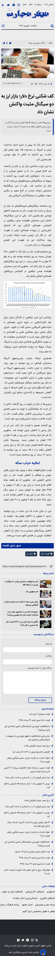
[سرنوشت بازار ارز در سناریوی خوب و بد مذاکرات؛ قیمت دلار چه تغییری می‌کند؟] (45, 614)
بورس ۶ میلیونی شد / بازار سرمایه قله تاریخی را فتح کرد (27, 785)
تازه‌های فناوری (47, 898)
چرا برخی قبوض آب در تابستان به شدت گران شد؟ (27, 778)
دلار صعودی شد (32, 591)
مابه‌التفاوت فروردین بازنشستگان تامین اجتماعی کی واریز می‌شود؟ (27, 728)
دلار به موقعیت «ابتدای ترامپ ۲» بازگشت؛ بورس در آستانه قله (21, 583)
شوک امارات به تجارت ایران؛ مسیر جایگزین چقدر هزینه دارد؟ (28, 760)
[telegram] (4, 43)
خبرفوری (51, 892)
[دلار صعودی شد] (45, 594)
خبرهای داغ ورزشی (34, 892)
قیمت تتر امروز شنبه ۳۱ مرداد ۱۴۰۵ (35, 864)
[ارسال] (35, 84)
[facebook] (7, 43)
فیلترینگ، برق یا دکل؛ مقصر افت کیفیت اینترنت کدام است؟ (27, 872)
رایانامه (49, 656)
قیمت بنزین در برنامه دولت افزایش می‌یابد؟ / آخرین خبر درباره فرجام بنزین (27, 769)
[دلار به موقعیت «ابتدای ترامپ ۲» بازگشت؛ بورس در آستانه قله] (45, 584)
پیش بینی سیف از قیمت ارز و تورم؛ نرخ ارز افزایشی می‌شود (21, 603)
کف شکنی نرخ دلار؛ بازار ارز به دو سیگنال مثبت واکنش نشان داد (27, 104)
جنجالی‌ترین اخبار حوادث (25, 898)
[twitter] (10, 43)
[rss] (2, 5)
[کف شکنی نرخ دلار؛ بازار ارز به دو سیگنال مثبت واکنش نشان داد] (27, 63)
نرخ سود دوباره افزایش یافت (37, 746)
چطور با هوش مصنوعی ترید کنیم (39, 911)
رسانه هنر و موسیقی (45, 905)
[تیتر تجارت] (27, 15)
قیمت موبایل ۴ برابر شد (39, 714)
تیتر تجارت (15, 945)
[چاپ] (31, 84)
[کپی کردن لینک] (51, 566)
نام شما (49, 644)
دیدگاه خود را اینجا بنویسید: (39, 668)
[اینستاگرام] (18, 5)
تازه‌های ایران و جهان (12, 892)
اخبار (24, 4)
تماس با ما (49, 4)
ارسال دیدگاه (40, 700)
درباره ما (38, 4)
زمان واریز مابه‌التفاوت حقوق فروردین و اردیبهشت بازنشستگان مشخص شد (28, 738)
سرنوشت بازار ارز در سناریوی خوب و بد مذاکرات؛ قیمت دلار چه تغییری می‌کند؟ (22, 613)
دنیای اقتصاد (8, 546)
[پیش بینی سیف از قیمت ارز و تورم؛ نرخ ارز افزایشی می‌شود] (45, 604)
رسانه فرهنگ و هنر (9, 905)
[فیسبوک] (18, 940)
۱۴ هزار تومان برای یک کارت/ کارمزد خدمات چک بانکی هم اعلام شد (28, 824)
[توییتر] (8, 5)
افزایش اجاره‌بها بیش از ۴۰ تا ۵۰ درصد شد (31, 752)
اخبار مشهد (27, 905)
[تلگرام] (13, 5)
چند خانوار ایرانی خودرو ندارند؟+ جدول (32, 852)
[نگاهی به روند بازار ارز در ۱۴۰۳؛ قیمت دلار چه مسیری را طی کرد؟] (45, 624)
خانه (30, 4)
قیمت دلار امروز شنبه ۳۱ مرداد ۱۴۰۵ (34, 720)
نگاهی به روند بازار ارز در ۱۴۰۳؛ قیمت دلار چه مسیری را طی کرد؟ (22, 623)
